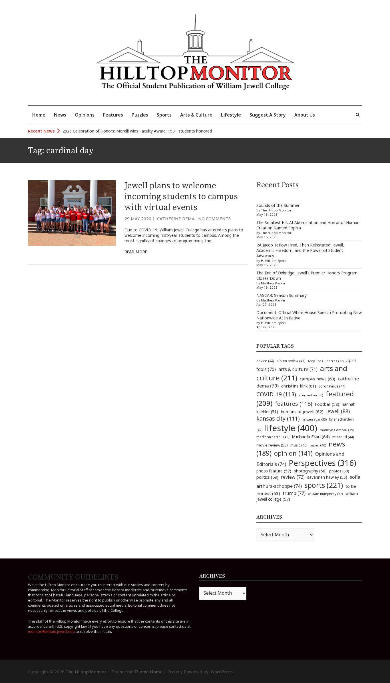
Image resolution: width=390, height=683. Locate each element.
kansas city (278, 418)
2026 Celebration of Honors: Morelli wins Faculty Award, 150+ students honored (137, 131)
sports (323, 485)
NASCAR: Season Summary (281, 295)
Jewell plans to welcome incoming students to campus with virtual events (181, 196)
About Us (304, 115)
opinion (293, 453)
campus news (317, 379)
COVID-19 (276, 394)
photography (310, 471)
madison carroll (272, 437)
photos (339, 471)
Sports (164, 115)
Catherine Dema (176, 218)
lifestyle (291, 428)
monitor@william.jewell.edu (51, 631)
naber (318, 445)
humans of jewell (302, 411)
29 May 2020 (137, 218)
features (293, 403)
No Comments (214, 218)
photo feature (273, 471)
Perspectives (322, 463)
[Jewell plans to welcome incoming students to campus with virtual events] (72, 213)
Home (38, 115)
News (60, 115)
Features (113, 115)
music (298, 445)
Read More (135, 251)
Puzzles (140, 115)
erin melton (311, 395)
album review (291, 360)
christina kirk (298, 386)
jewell (338, 411)
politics (267, 477)
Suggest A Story (268, 115)
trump (294, 493)
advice (265, 360)
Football (327, 404)
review (293, 477)
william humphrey (325, 494)
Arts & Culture (196, 115)
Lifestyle (231, 115)
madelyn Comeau (337, 430)
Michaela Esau (311, 436)
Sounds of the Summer (277, 205)
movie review (272, 445)
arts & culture (297, 369)
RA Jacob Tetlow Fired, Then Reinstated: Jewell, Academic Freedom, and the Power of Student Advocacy (300, 250)
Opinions (85, 115)
